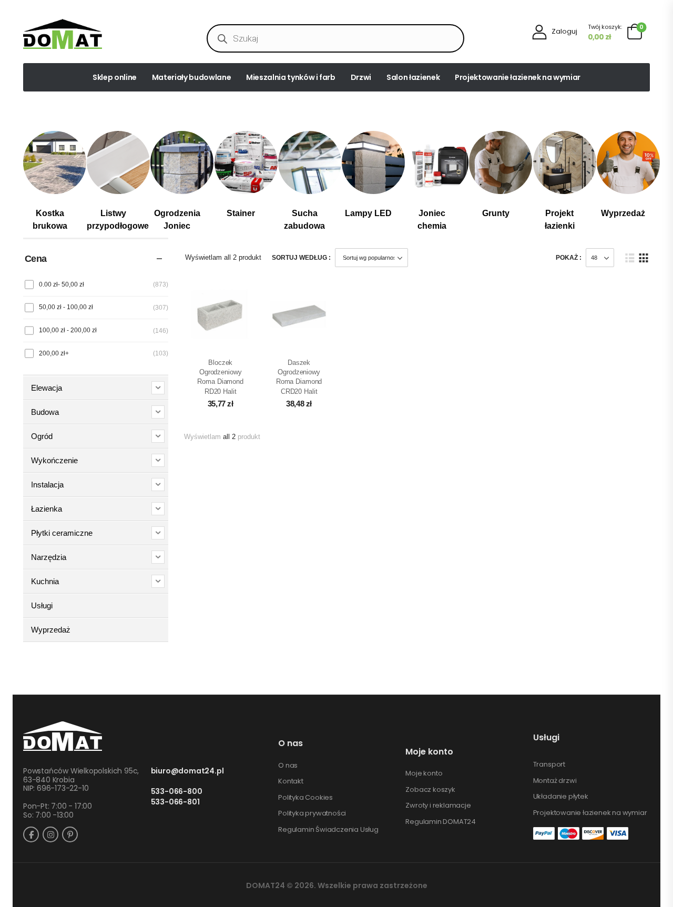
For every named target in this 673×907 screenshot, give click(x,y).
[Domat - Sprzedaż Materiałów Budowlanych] (62, 34)
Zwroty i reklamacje (438, 805)
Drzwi (361, 77)
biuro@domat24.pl (187, 771)
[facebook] (31, 834)
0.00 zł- (61, 284)
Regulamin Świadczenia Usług (328, 830)
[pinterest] (70, 834)
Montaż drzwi (555, 781)
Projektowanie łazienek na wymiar (517, 77)
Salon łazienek (413, 77)
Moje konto (423, 773)
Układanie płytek (560, 796)
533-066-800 (176, 791)
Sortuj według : (301, 257)
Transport (549, 764)
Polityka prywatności (312, 813)
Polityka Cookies (305, 797)
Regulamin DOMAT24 (440, 822)
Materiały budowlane (191, 77)
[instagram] (50, 834)
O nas (288, 765)
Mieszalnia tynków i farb (290, 77)
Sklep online (115, 77)
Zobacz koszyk (430, 790)
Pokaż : (569, 257)
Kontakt (290, 781)
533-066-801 (175, 802)
